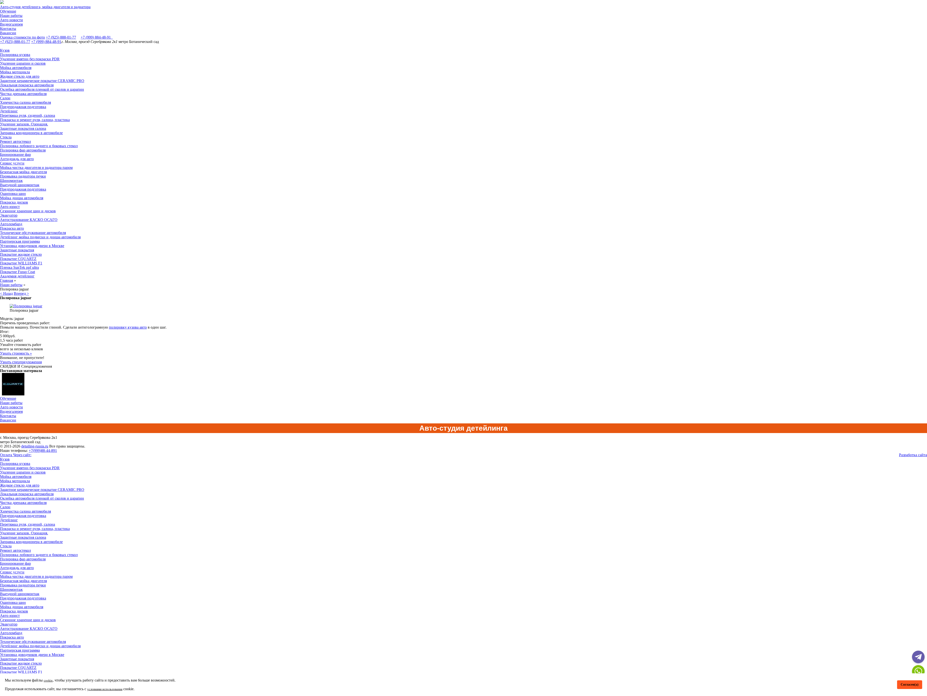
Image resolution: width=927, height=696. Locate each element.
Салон (5, 98)
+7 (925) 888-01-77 (61, 37)
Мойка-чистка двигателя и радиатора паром (36, 167)
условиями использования (104, 689)
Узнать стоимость (16, 353)
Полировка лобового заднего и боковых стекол (39, 146)
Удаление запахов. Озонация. (24, 124)
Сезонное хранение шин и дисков (28, 211)
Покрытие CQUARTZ (18, 259)
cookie (48, 680)
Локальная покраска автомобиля (27, 85)
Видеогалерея (11, 24)
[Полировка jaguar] (26, 306)
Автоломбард (11, 224)
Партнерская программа (20, 241)
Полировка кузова (15, 55)
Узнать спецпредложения (21, 362)
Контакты (8, 29)
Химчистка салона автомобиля (25, 102)
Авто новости (11, 20)
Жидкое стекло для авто (19, 76)
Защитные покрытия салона (23, 128)
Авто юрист (10, 207)
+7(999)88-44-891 (43, 450)
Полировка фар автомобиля (23, 150)
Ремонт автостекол (15, 141)
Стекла (6, 137)
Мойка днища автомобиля (21, 198)
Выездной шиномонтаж (19, 185)
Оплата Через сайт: (15, 455)
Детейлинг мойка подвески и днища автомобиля (40, 237)
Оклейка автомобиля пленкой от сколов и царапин (42, 89)
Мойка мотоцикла (15, 72)
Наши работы (11, 16)
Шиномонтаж (11, 181)
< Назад (6, 293)
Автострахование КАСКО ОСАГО (28, 220)
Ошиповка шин (13, 194)
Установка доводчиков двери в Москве (32, 246)
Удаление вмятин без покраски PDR (30, 59)
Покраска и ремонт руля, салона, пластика (35, 120)
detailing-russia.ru (34, 446)
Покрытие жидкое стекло (21, 254)
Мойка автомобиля (15, 68)
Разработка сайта (913, 455)
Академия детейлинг (17, 276)
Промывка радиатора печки (23, 176)
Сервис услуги (12, 163)
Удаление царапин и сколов (23, 63)
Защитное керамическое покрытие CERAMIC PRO (42, 81)
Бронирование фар (15, 154)
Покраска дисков (14, 202)
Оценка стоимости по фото (22, 37)
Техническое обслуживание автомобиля (33, 233)
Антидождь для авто (17, 159)
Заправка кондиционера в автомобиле (31, 133)
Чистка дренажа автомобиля (23, 94)
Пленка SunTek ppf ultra (19, 267)
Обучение (8, 11)
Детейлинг (9, 111)
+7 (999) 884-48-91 (97, 37)
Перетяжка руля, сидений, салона (27, 115)
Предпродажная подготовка (23, 107)
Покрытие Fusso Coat (17, 272)
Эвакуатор (8, 215)
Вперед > (21, 293)
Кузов (5, 50)
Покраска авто (12, 228)
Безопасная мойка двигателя (23, 172)
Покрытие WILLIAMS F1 (21, 263)
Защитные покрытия (17, 250)
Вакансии (8, 33)
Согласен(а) (910, 684)
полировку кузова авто (128, 327)
